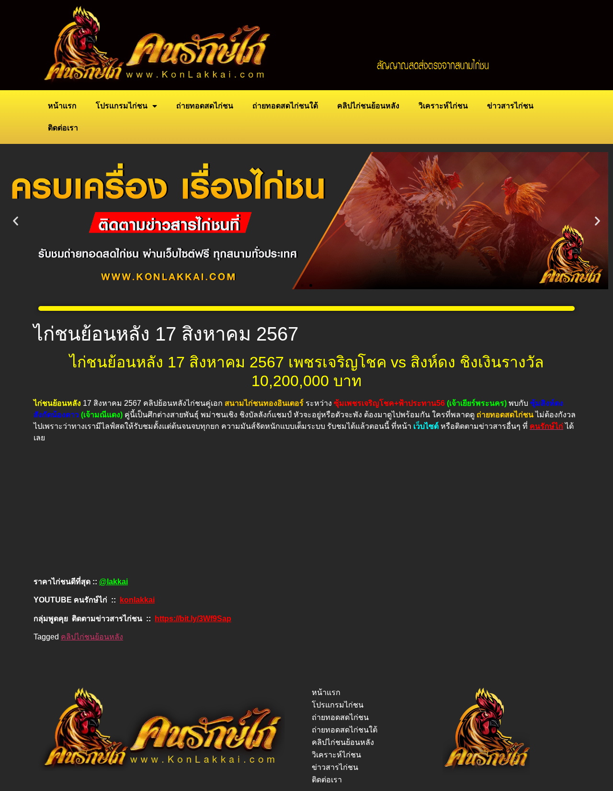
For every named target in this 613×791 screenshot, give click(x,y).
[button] (16, 221)
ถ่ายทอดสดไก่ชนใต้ (285, 106)
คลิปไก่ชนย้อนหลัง (368, 106)
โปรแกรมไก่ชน (122, 106)
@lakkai (113, 582)
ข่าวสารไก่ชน (510, 106)
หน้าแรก (62, 106)
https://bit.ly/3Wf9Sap (193, 618)
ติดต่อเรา (63, 128)
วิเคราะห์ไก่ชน (443, 106)
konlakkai (137, 600)
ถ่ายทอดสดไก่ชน (204, 106)
